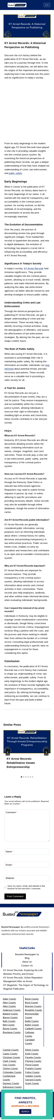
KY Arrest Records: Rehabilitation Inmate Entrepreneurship (21, 762)
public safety (15, 173)
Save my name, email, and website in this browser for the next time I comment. (26, 887)
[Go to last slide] (8, 752)
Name (9, 851)
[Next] (46, 752)
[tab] (21, 777)
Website (10, 878)
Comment (11, 812)
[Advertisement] (27, 110)
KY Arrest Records (33, 268)
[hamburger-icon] (47, 5)
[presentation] (27, 741)
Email (9, 865)
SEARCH (25, 1111)
